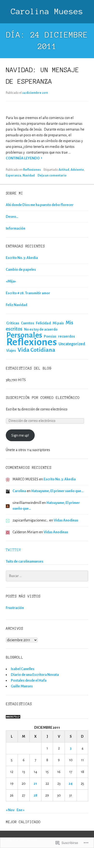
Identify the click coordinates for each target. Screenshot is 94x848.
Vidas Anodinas (66, 520)
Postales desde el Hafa (29, 680)
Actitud (64, 169)
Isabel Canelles (22, 669)
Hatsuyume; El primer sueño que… (57, 491)
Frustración (15, 608)
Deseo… (12, 217)
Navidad (29, 175)
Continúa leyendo (23, 158)
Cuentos (27, 323)
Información (15, 228)
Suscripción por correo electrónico (43, 398)
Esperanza (13, 175)
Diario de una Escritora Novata (35, 675)
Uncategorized (72, 344)
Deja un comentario (52, 175)
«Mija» (11, 281)
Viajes (11, 350)
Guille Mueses (22, 686)
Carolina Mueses (47, 11)
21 (35, 783)
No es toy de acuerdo (41, 329)
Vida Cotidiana (36, 350)
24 (71, 783)
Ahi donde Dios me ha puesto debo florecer (40, 205)
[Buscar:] (47, 576)
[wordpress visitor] (13, 715)
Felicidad (43, 323)
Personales (24, 335)
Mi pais (58, 323)
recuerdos (66, 336)
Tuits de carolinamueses (24, 561)
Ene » (21, 810)
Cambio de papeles (21, 269)
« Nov (10, 810)
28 (35, 795)
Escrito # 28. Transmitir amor (28, 293)
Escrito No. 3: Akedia (22, 258)
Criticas (12, 323)
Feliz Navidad (16, 305)
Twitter (13, 550)
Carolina (19, 491)
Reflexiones (32, 169)
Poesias (50, 336)
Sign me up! (20, 435)
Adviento (77, 169)
